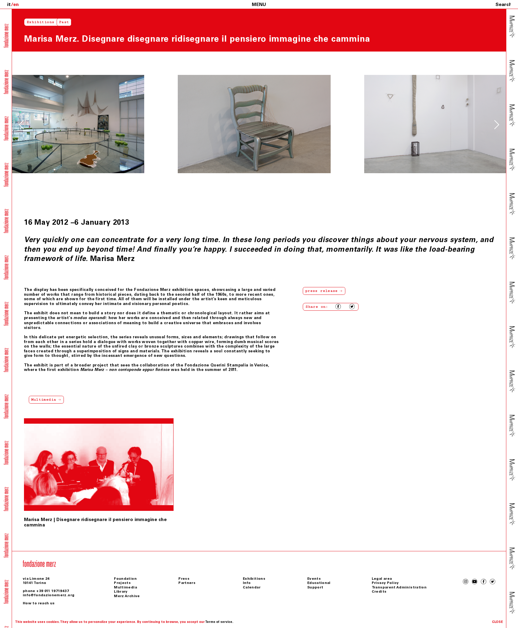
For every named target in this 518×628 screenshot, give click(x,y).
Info (247, 583)
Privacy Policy (385, 583)
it (9, 4)
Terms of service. (219, 622)
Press (183, 578)
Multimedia (125, 587)
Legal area (382, 578)
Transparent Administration (399, 587)
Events (314, 578)
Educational (319, 583)
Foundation (125, 578)
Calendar (251, 587)
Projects (122, 583)
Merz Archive (127, 596)
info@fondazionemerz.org (48, 595)
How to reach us (39, 603)
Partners (186, 583)
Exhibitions (40, 22)
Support (315, 587)
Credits (379, 591)
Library (121, 591)
